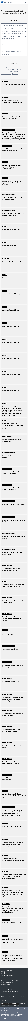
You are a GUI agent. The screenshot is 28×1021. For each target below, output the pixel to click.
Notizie (22, 996)
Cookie (3, 1005)
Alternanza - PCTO (20, 69)
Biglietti (4, 71)
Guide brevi (5, 75)
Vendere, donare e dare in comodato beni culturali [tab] (13, 43)
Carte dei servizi (6, 73)
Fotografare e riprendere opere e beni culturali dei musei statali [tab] (12, 32)
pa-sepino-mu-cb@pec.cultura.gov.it (9, 991)
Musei (16, 996)
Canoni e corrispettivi (14, 71)
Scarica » (14, 86)
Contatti (4, 1000)
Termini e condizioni (13, 1005)
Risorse (7, 7)
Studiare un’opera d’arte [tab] (9, 28)
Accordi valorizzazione (8, 69)
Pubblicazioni (13, 75)
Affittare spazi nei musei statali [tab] (12, 25)
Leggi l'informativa (5, 1012)
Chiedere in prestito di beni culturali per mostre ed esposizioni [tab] (11, 38)
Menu (23, 2)
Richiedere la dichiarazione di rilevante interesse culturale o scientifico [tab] (12, 52)
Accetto (6, 1018)
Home (2, 7)
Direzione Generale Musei (7, 975)
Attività (11, 996)
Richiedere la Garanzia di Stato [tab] (12, 48)
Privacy (22, 1003)
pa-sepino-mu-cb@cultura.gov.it (8, 989)
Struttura (4, 996)
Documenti (15, 73)
